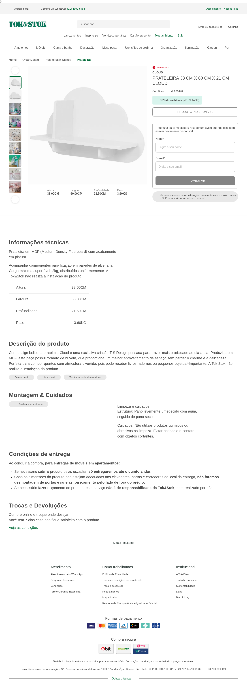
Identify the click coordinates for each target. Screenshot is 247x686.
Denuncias (56, 585)
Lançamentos (72, 35)
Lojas (179, 591)
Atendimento (213, 8)
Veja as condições (23, 528)
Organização (169, 47)
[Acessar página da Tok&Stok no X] (139, 550)
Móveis (40, 47)
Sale (181, 35)
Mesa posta (109, 47)
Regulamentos (110, 591)
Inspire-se (91, 35)
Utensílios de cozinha (139, 47)
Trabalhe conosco (186, 580)
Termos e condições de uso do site (122, 580)
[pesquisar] (165, 24)
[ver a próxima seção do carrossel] (15, 199)
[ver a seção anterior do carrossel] (15, 70)
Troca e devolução (113, 585)
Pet (227, 47)
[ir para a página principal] (27, 24)
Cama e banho (62, 47)
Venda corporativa (114, 35)
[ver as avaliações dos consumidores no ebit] (106, 649)
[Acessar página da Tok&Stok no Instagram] (118, 550)
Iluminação (192, 47)
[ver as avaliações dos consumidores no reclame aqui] (123, 649)
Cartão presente (140, 35)
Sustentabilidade (185, 585)
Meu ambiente (164, 35)
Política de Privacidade (115, 574)
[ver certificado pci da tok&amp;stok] (140, 649)
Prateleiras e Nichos (58, 59)
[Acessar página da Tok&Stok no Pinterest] (128, 550)
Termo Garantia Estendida (65, 591)
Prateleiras (84, 59)
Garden (212, 47)
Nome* (160, 138)
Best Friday (182, 597)
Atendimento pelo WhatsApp (66, 574)
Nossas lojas (231, 8)
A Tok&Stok (182, 574)
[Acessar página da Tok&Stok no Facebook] (108, 550)
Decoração (87, 47)
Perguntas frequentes (62, 580)
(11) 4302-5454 (76, 8)
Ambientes (21, 47)
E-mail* (160, 158)
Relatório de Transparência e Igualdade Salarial (129, 603)
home (13, 59)
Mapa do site (109, 597)
